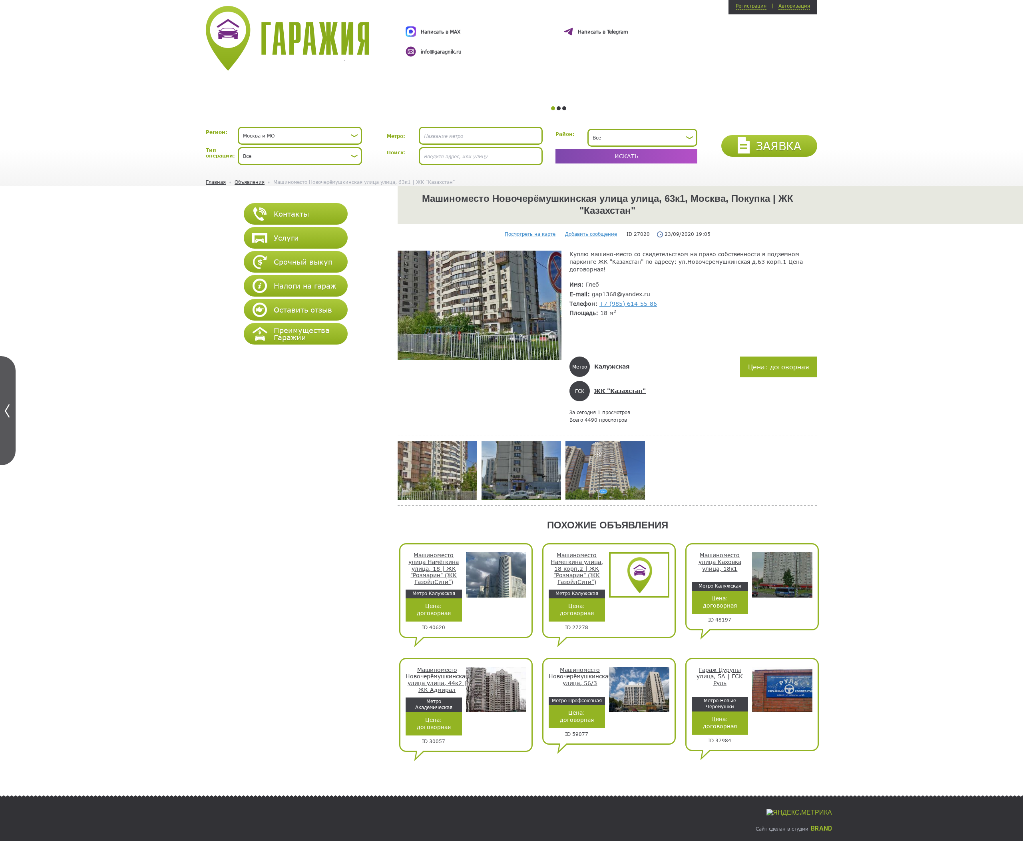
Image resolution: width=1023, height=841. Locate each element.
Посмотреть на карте (530, 234)
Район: (565, 134)
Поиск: (396, 152)
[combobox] (300, 136)
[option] (558, 34)
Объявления (250, 182)
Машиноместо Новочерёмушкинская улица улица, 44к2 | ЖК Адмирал (437, 680)
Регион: (216, 132)
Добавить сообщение (591, 234)
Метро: (396, 136)
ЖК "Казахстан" (620, 390)
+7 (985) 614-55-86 (628, 303)
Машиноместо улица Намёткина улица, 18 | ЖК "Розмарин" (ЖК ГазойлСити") (433, 568)
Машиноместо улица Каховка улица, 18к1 (720, 562)
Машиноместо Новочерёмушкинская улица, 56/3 (580, 677)
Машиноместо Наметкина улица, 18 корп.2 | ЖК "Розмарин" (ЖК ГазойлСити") (577, 568)
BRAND (821, 828)
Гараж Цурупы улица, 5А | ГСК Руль (720, 677)
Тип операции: (220, 152)
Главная (216, 182)
